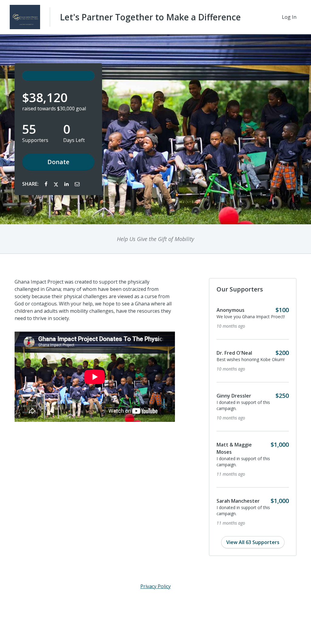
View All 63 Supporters (252, 542)
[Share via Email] (77, 184)
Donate (58, 162)
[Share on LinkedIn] (67, 184)
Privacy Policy (155, 586)
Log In (289, 17)
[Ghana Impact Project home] (25, 17)
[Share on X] (56, 184)
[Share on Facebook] (47, 184)
